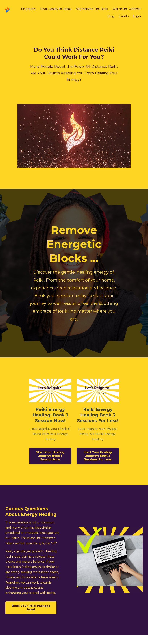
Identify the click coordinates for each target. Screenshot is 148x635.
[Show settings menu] (120, 165)
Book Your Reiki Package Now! (31, 607)
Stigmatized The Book (92, 9)
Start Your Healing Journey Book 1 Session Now (50, 455)
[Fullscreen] (127, 165)
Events (124, 16)
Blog (110, 16)
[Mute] (113, 165)
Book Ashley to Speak (56, 9)
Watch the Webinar (126, 9)
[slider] (70, 165)
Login (137, 16)
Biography (28, 9)
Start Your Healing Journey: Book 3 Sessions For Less (98, 455)
